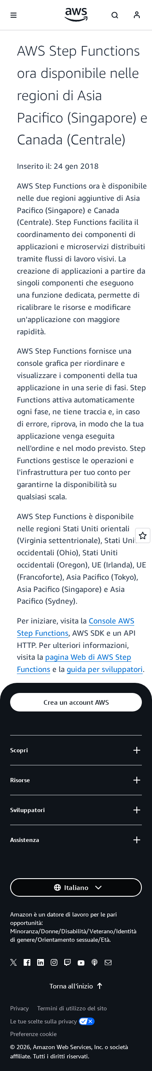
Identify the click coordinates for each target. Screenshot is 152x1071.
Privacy (19, 1008)
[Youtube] (81, 963)
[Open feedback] (142, 535)
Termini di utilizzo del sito (72, 1008)
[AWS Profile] (136, 15)
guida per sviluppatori (105, 669)
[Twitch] (67, 963)
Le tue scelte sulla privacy (43, 1021)
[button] (76, 702)
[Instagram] (54, 963)
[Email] (108, 963)
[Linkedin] (40, 963)
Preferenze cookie (33, 1033)
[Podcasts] (94, 963)
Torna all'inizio (71, 986)
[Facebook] (27, 963)
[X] (13, 963)
